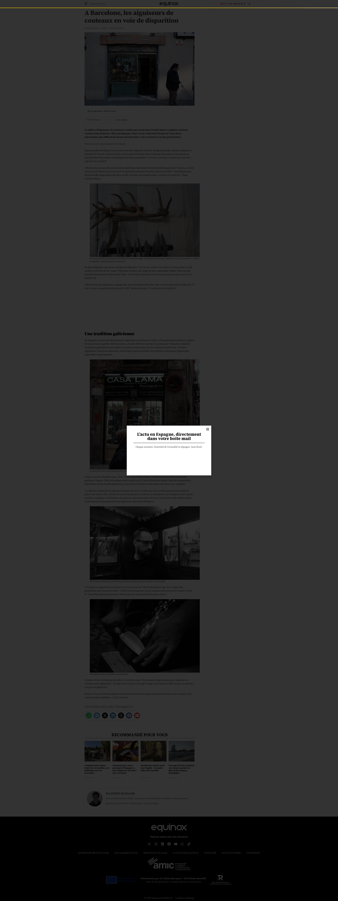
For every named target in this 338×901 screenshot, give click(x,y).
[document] (169, 450)
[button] (208, 429)
